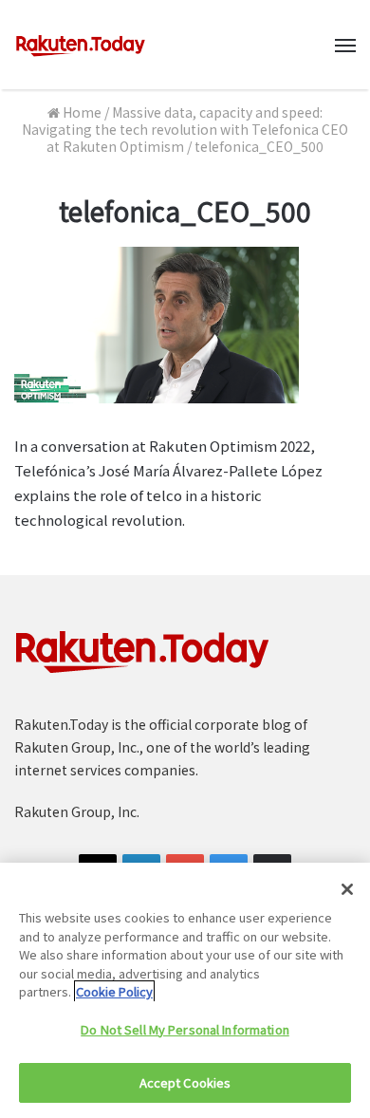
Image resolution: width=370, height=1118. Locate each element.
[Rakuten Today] (80, 44)
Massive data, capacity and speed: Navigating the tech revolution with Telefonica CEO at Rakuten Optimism (185, 129)
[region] (185, 990)
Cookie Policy (114, 991)
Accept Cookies (185, 1082)
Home (81, 111)
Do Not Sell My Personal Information (185, 1029)
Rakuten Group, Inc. (76, 811)
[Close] (347, 889)
